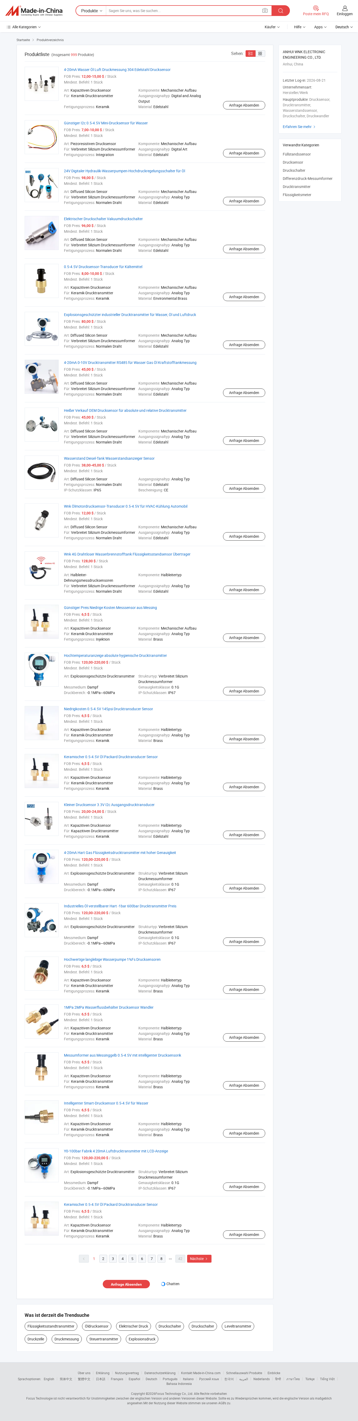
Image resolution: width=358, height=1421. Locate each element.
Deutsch (151, 1379)
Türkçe (309, 1379)
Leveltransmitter (238, 1326)
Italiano (188, 1379)
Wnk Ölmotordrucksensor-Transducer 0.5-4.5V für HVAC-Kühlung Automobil (125, 506)
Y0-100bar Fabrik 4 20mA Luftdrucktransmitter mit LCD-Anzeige (116, 1150)
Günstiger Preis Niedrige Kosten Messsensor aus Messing (110, 607)
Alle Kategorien (24, 26)
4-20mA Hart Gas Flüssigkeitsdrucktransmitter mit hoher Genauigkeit (120, 852)
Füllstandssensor (297, 154)
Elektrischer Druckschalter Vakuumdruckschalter (103, 218)
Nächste (199, 1258)
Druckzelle (36, 1338)
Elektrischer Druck (133, 1326)
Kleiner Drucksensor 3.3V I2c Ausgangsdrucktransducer (109, 804)
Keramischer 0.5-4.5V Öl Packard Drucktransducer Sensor (111, 756)
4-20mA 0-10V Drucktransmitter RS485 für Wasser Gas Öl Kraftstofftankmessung (130, 362)
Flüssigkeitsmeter (297, 194)
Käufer (270, 26)
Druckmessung (67, 1338)
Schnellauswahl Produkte (244, 1373)
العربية (243, 1379)
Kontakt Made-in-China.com (201, 1373)
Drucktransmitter (297, 186)
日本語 (100, 1379)
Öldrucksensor (97, 1326)
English (49, 1379)
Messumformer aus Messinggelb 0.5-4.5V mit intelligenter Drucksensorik (122, 1055)
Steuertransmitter (103, 1338)
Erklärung (103, 1373)
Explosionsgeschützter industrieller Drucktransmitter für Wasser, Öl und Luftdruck (130, 314)
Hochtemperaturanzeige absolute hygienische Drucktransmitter (115, 655)
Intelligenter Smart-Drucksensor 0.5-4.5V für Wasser (106, 1103)
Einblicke (274, 1373)
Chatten (173, 1283)
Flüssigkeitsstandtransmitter (51, 1326)
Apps (318, 26)
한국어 (229, 1379)
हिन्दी (278, 1379)
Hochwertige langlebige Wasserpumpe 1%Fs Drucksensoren (112, 959)
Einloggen (345, 13)
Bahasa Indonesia (179, 1383)
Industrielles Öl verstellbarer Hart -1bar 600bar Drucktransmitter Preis (120, 905)
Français (117, 1379)
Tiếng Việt (327, 1379)
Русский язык (209, 1379)
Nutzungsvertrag (127, 1373)
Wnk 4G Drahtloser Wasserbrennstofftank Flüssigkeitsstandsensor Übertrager (127, 554)
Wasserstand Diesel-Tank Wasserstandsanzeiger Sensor (109, 458)
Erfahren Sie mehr (300, 126)
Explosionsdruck (142, 1338)
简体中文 (66, 1379)
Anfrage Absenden (244, 105)
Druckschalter (170, 1326)
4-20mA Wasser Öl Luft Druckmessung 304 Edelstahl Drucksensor (117, 69)
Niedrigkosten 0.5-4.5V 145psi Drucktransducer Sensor (108, 708)
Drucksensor (293, 162)
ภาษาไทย (293, 1379)
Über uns (84, 1373)
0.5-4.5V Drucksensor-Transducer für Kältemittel (103, 266)
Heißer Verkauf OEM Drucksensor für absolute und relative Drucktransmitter (125, 410)
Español (134, 1379)
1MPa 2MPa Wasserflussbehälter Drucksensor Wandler (109, 1007)
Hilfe (297, 26)
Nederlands (261, 1379)
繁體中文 (84, 1379)
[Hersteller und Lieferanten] (33, 10)
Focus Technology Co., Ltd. (174, 1393)
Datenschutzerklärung (160, 1373)
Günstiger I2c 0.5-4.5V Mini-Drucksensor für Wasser (106, 122)
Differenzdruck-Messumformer (308, 178)
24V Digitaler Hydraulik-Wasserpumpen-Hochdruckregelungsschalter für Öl (124, 170)
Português (170, 1379)
